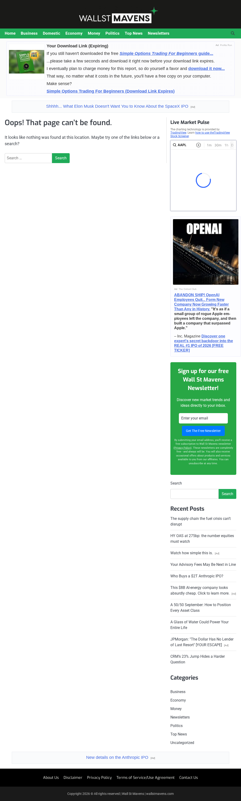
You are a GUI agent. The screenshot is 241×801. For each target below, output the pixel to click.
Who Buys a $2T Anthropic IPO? (196, 576)
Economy (74, 33)
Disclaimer (73, 777)
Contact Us (188, 777)
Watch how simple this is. (194, 553)
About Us (51, 777)
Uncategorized (182, 742)
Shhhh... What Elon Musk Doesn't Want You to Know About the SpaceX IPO (120, 106)
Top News (134, 33)
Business (29, 33)
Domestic (51, 33)
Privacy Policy (182, 447)
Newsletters (158, 33)
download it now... (206, 68)
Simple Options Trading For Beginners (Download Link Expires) (111, 91)
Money (94, 33)
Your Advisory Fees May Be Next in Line (203, 564)
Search (176, 483)
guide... (166, 53)
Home (10, 33)
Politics (112, 33)
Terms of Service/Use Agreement (145, 777)
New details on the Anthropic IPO (120, 757)
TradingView (178, 132)
